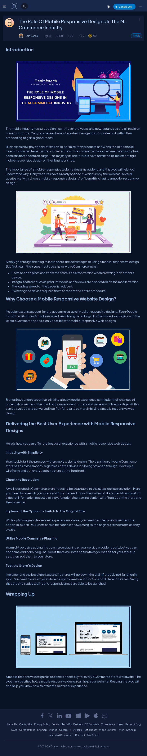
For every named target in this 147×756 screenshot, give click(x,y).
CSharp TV (65, 729)
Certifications (27, 729)
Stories (53, 729)
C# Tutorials (92, 724)
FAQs (14, 729)
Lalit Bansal (32, 35)
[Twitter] (50, 716)
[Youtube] (68, 716)
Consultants (108, 724)
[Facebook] (42, 716)
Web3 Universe (108, 729)
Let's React (90, 729)
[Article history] (47, 36)
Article (136, 35)
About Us (12, 724)
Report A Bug (133, 724)
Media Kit (66, 724)
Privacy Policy (42, 724)
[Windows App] (78, 716)
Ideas (120, 724)
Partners (78, 724)
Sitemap (42, 729)
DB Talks (77, 729)
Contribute (125, 6)
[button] (140, 7)
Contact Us (25, 724)
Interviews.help (127, 729)
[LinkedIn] (59, 716)
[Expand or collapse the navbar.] (5, 6)
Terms (55, 724)
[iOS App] (95, 716)
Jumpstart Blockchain (60, 735)
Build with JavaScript (87, 735)
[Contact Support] (104, 716)
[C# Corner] (14, 6)
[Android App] (87, 716)
